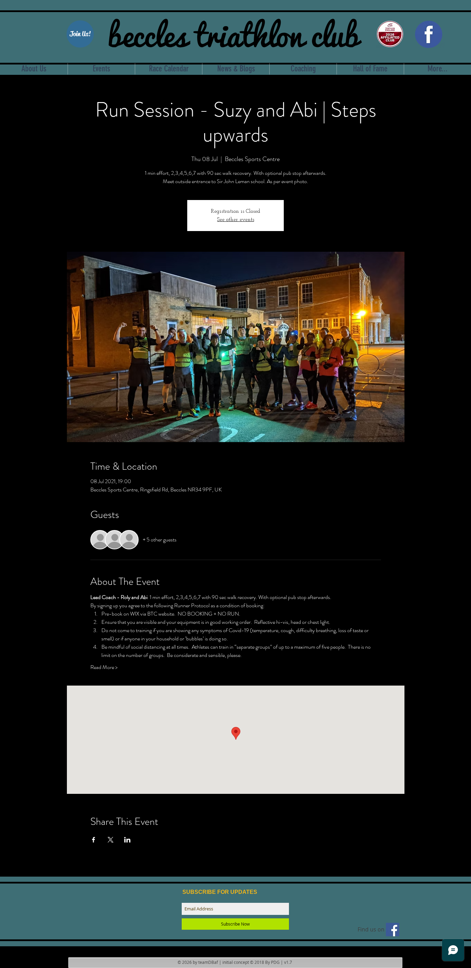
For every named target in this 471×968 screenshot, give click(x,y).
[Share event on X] (110, 839)
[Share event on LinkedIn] (127, 839)
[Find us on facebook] (392, 929)
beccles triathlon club (233, 32)
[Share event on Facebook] (93, 839)
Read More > (104, 667)
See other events (235, 219)
